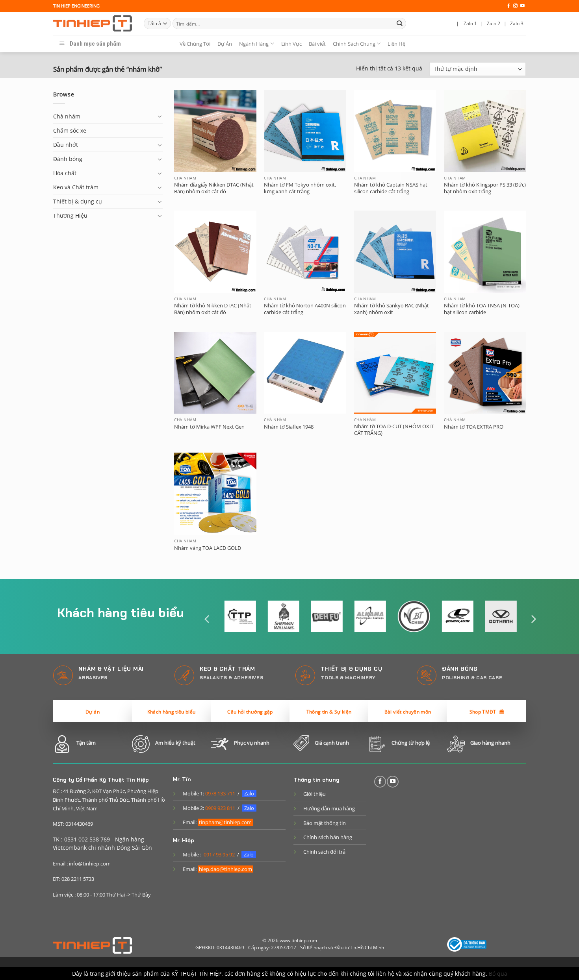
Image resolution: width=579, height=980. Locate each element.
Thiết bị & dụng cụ (77, 201)
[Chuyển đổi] (160, 116)
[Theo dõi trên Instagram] (515, 6)
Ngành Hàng (254, 43)
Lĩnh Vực (291, 43)
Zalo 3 (516, 23)
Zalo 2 (493, 23)
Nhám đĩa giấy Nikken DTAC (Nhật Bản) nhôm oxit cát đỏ (214, 188)
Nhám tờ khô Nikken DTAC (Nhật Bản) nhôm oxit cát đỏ (212, 309)
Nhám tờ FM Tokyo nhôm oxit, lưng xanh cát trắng (300, 188)
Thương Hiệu (70, 215)
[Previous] (207, 619)
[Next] (533, 619)
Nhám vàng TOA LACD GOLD (207, 548)
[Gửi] (399, 23)
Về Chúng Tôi (195, 43)
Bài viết (317, 43)
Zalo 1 (470, 23)
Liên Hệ (396, 43)
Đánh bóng (67, 159)
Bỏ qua (498, 973)
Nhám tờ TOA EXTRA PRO (473, 426)
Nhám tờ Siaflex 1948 (289, 426)
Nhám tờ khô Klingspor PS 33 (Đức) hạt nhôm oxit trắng (485, 188)
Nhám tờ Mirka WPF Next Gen (209, 426)
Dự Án (224, 43)
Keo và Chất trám (75, 187)
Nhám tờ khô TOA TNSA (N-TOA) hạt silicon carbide (482, 309)
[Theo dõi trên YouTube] (522, 6)
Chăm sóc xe (69, 130)
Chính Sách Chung (354, 43)
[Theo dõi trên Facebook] (509, 6)
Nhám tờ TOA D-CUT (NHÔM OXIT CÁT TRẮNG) (394, 429)
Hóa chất (64, 173)
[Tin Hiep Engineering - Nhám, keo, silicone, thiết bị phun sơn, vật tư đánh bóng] (92, 23)
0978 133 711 (220, 793)
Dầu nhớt (65, 144)
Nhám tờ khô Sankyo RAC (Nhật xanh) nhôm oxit (391, 309)
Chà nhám (66, 116)
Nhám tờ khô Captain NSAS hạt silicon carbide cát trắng (390, 188)
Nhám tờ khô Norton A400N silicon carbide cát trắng (305, 309)
